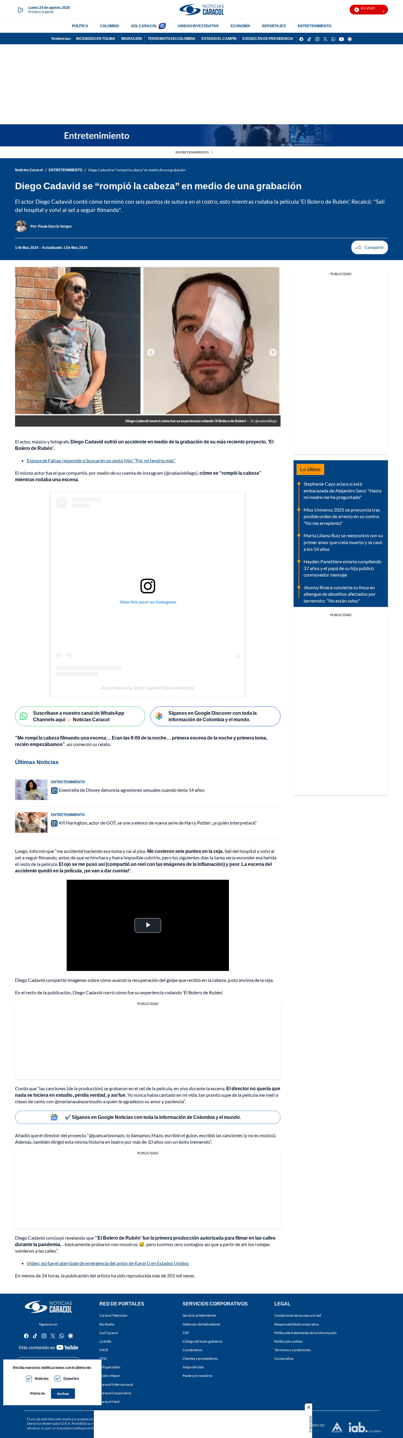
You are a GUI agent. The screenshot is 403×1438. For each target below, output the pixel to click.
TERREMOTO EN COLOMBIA (172, 38)
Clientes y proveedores (200, 1359)
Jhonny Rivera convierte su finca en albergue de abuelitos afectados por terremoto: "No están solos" (340, 594)
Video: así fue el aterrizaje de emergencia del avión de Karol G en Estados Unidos (108, 1263)
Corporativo (284, 1359)
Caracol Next (109, 1401)
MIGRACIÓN (131, 38)
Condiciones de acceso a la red (297, 1315)
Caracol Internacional (116, 1384)
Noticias (42, 1378)
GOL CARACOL (144, 26)
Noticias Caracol (29, 170)
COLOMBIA (109, 26)
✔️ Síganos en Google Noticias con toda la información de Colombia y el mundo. (153, 1117)
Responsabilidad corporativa (296, 1324)
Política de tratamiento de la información (305, 1333)
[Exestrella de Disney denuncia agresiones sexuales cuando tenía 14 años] (31, 789)
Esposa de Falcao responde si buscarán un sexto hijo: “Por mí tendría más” (101, 460)
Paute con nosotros (197, 1376)
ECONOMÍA (240, 26)
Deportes (71, 1378)
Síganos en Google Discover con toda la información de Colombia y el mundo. (212, 716)
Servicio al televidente (199, 1315)
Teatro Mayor (109, 1376)
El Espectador (110, 1367)
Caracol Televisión (113, 1315)
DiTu (103, 1359)
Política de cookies (288, 1341)
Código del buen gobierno (202, 1341)
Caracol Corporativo (115, 1393)
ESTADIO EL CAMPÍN (219, 38)
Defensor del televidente (201, 1324)
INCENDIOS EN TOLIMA (95, 38)
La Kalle (105, 1341)
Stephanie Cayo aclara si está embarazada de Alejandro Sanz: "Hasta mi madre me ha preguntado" (342, 490)
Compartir (369, 247)
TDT (186, 1333)
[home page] (201, 10)
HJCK (103, 1350)
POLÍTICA (80, 26)
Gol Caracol (108, 1333)
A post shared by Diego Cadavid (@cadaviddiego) (147, 687)
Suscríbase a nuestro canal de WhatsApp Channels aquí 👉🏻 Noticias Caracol (78, 716)
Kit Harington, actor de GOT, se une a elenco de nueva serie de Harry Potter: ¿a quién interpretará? (157, 822)
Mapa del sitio (193, 1367)
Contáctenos (192, 1350)
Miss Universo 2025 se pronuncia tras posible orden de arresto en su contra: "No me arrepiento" (342, 516)
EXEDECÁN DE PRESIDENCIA (268, 38)
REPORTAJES (274, 26)
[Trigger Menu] (20, 9)
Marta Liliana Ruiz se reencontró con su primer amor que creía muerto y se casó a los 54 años (343, 542)
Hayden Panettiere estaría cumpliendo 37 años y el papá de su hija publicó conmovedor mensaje (342, 568)
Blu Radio (106, 1324)
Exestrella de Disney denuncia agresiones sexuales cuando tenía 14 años (131, 790)
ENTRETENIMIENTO (314, 26)
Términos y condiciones (292, 1350)
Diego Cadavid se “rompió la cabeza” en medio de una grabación (137, 170)
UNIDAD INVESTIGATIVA (198, 26)
